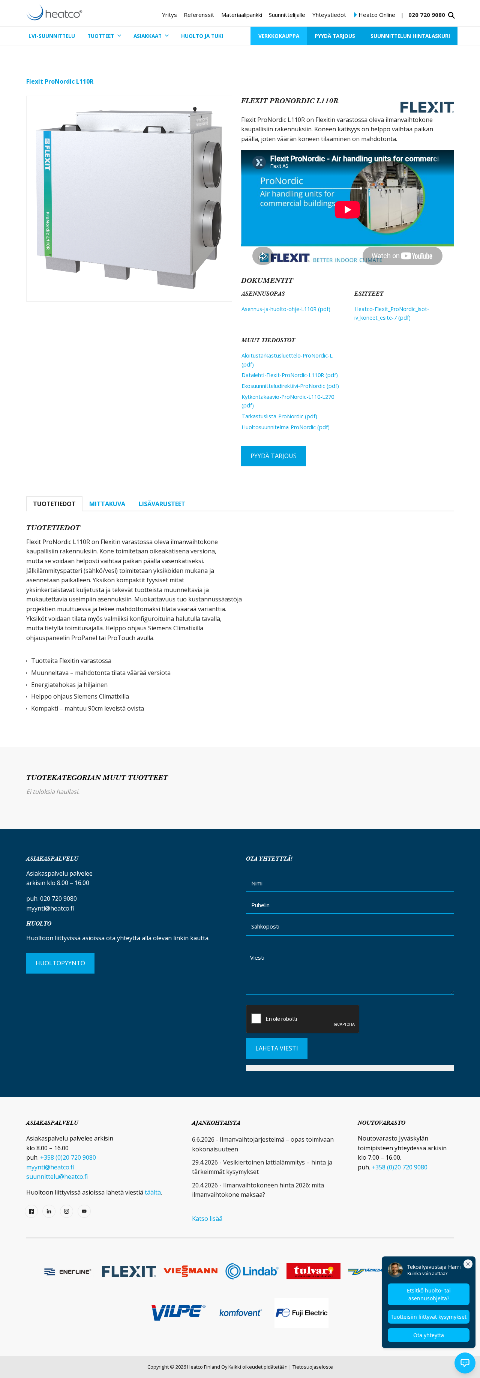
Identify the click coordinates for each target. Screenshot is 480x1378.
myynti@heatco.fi (50, 908)
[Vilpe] (179, 1312)
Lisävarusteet (162, 504)
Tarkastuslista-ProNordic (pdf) (279, 416)
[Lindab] (252, 1271)
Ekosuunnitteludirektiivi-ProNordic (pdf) (290, 385)
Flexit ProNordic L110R (59, 81)
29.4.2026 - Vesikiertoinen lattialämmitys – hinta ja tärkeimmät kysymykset (262, 1167)
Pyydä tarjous (273, 456)
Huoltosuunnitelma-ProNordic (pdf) (286, 427)
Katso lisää (207, 1218)
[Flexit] (129, 1271)
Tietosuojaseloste (312, 1366)
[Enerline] (67, 1271)
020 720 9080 (426, 14)
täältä (153, 1192)
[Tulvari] (313, 1271)
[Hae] (451, 15)
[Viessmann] (191, 1271)
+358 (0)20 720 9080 (68, 1157)
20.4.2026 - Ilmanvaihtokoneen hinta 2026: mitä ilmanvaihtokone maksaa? (258, 1190)
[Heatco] (54, 12)
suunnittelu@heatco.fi (57, 1176)
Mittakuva (107, 504)
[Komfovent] (240, 1313)
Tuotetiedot (54, 504)
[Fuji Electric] (301, 1313)
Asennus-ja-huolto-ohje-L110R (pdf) (286, 309)
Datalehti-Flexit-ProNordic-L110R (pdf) (290, 375)
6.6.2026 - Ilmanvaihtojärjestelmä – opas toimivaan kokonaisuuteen (263, 1144)
